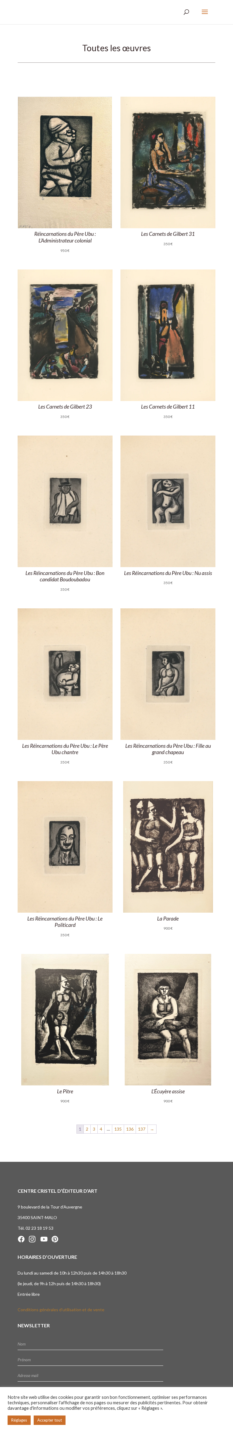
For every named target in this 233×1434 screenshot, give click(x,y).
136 (129, 1128)
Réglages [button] (19, 1420)
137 (141, 1128)
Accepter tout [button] (49, 1420)
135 (118, 1128)
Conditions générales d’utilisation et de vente (61, 1309)
